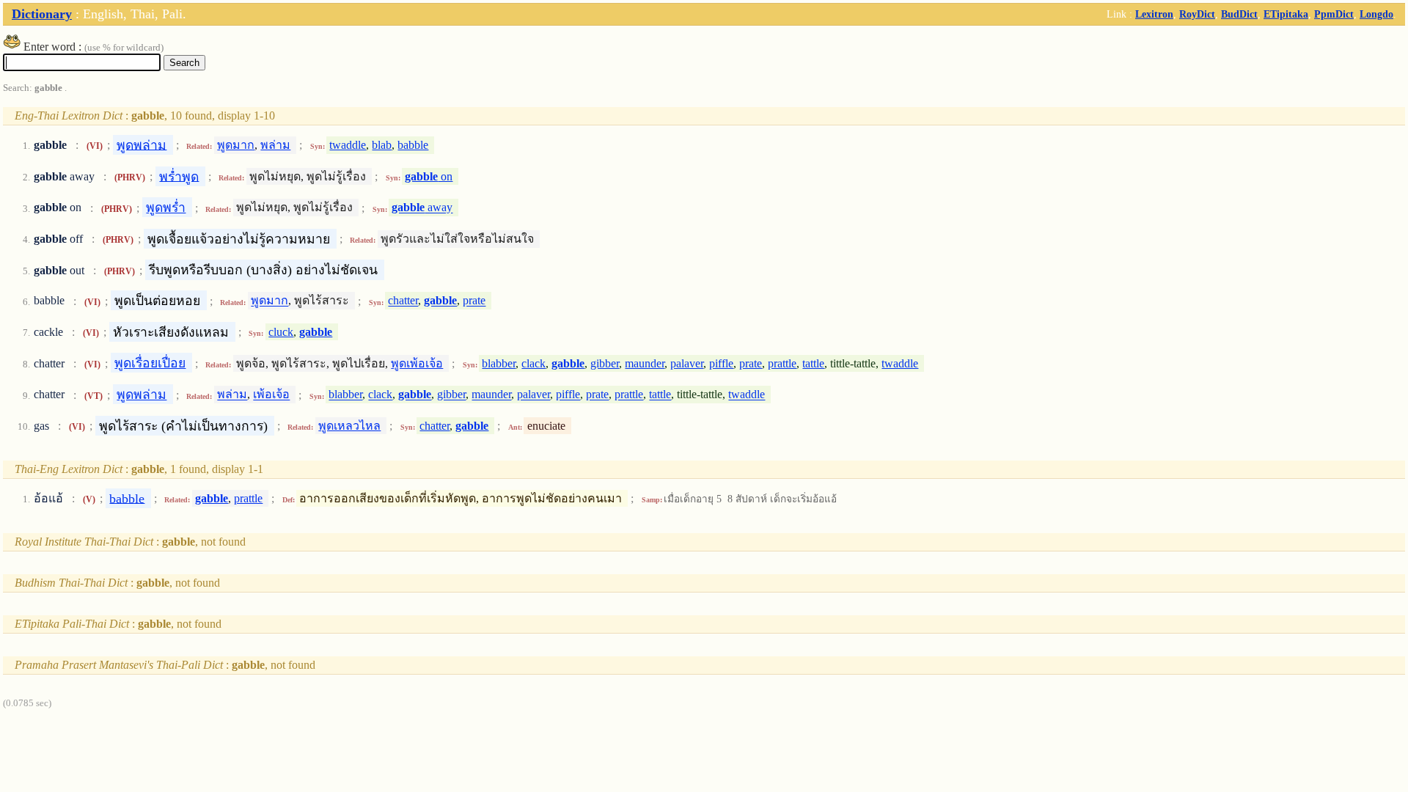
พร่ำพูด (179, 176)
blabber (499, 363)
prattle (782, 363)
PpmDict (1334, 14)
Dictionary (42, 14)
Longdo (1376, 14)
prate (474, 301)
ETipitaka (1286, 14)
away (422, 208)
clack (533, 363)
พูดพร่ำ (166, 207)
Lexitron (1154, 14)
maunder (644, 363)
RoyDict (1197, 14)
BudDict (1239, 14)
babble (412, 145)
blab (382, 145)
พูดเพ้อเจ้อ (417, 363)
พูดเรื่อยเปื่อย (150, 363)
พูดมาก (235, 145)
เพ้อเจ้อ (271, 395)
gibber (604, 363)
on (428, 176)
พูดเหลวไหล (349, 425)
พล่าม (275, 145)
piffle (721, 363)
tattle (813, 363)
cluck (280, 332)
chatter (403, 301)
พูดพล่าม (141, 144)
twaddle (347, 145)
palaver (686, 363)
